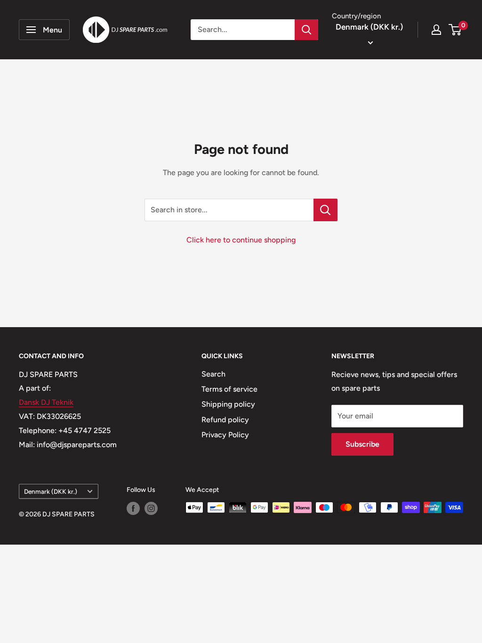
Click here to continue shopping (241, 239)
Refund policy (225, 419)
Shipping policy (228, 404)
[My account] (436, 29)
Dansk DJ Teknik (46, 402)
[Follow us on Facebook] (133, 508)
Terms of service (229, 389)
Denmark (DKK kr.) (50, 491)
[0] (455, 29)
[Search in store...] (325, 210)
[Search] (306, 29)
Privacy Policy (225, 434)
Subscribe (362, 444)
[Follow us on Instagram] (151, 508)
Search (213, 374)
